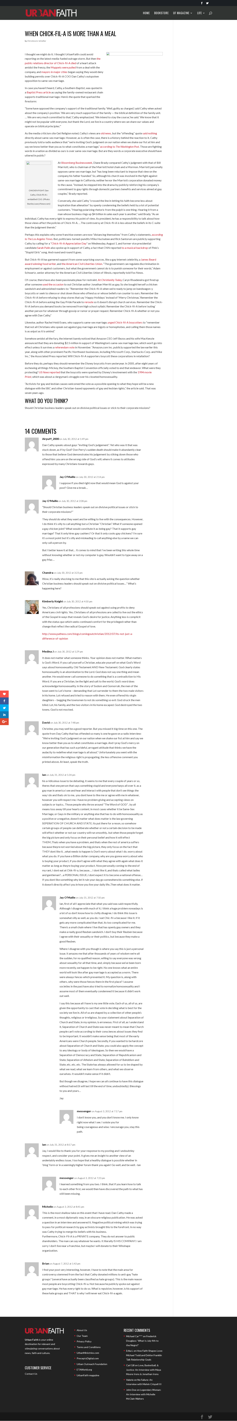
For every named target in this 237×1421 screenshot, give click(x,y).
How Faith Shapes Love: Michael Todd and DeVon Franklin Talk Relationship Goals (144, 1355)
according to (119, 146)
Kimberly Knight (52, 601)
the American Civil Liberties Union (82, 263)
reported (49, 372)
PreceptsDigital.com (88, 1358)
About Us (82, 1330)
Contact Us (31, 1373)
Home (146, 13)
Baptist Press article (39, 92)
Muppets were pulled (63, 67)
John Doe (131, 1389)
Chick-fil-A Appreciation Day (69, 243)
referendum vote (65, 347)
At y (110, 279)
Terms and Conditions (89, 1347)
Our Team (82, 1335)
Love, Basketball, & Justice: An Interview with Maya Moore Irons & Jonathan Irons (143, 1370)
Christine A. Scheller (36, 41)
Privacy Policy (84, 1341)
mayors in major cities (54, 71)
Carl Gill (130, 1365)
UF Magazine (181, 13)
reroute (88, 302)
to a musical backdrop (135, 247)
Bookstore (161, 13)
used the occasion (53, 284)
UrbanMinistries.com (88, 1352)
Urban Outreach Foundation (92, 1364)
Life (199, 13)
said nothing (150, 133)
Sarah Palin (43, 247)
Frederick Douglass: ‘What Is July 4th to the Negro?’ (142, 1340)
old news (106, 133)
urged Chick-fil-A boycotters (125, 322)
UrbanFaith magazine (88, 1375)
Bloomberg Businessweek (76, 162)
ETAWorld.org (84, 1369)
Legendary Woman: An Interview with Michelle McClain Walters (143, 1394)
